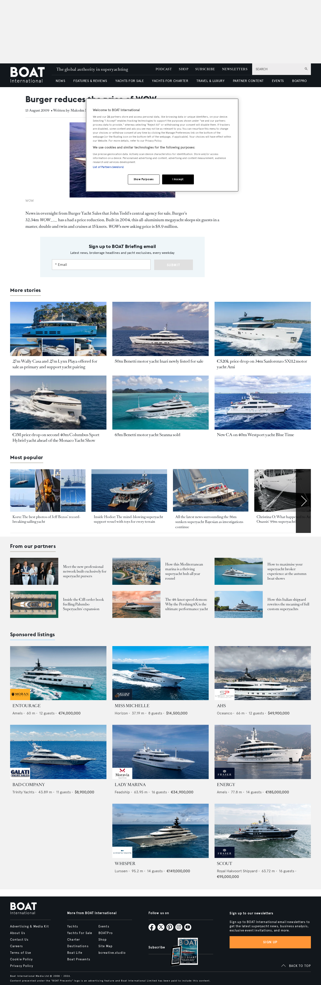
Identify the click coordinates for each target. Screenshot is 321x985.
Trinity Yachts (23, 792)
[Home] (31, 75)
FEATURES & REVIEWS (90, 81)
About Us (17, 933)
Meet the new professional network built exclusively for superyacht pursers (84, 571)
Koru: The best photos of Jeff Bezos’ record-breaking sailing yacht (46, 519)
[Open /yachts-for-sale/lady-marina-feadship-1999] (160, 752)
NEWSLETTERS (234, 69)
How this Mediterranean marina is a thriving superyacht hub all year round (184, 571)
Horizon (121, 713)
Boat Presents (78, 959)
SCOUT (224, 863)
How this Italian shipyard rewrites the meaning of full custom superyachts (288, 604)
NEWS (60, 81)
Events (103, 926)
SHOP (183, 69)
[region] (162, 145)
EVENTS (278, 81)
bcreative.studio (112, 953)
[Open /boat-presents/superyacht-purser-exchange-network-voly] (34, 571)
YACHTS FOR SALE (129, 81)
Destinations (77, 946)
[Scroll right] (303, 501)
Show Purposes (143, 179)
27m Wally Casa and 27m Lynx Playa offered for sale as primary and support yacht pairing (54, 364)
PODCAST (164, 69)
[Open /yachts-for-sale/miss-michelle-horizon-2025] (160, 673)
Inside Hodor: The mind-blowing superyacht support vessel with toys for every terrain (128, 519)
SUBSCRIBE (205, 69)
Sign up (270, 942)
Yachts (72, 926)
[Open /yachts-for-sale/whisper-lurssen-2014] (160, 831)
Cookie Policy (21, 959)
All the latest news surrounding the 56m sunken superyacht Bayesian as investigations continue (209, 521)
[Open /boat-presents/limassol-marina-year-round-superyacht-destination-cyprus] (136, 571)
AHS (221, 706)
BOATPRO (299, 81)
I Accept (178, 179)
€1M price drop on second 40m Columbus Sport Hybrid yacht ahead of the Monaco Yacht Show (55, 437)
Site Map (105, 946)
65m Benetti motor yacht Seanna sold (147, 435)
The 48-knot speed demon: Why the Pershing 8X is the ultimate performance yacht (186, 604)
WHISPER (125, 863)
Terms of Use (20, 953)
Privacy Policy (21, 966)
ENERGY (226, 784)
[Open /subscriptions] (180, 952)
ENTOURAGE (26, 706)
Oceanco (224, 713)
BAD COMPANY (28, 784)
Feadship (122, 792)
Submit (173, 265)
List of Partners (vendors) (108, 167)
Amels (17, 713)
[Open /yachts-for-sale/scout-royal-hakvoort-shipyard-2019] (263, 831)
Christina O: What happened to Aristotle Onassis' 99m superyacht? (288, 519)
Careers (16, 946)
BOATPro (105, 933)
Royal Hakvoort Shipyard (237, 871)
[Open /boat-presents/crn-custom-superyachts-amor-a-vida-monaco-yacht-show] (239, 604)
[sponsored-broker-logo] (20, 699)
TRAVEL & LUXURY (210, 81)
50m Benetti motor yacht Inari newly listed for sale (159, 361)
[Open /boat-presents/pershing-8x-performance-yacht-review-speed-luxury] (136, 604)
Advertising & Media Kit (29, 926)
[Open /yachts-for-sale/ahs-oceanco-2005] (263, 673)
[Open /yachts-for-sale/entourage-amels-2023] (58, 673)
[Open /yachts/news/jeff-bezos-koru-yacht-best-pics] (48, 490)
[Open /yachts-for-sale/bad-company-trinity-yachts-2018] (58, 752)
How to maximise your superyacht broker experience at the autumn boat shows (286, 571)
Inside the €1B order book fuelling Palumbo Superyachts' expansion (83, 604)
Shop (102, 940)
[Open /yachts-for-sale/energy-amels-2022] (263, 752)
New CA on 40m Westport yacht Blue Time (255, 435)
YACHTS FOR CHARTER (170, 81)
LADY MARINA (130, 784)
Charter (73, 940)
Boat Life (74, 953)
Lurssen (121, 871)
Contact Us (19, 940)
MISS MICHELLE (132, 706)
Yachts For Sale (79, 933)
